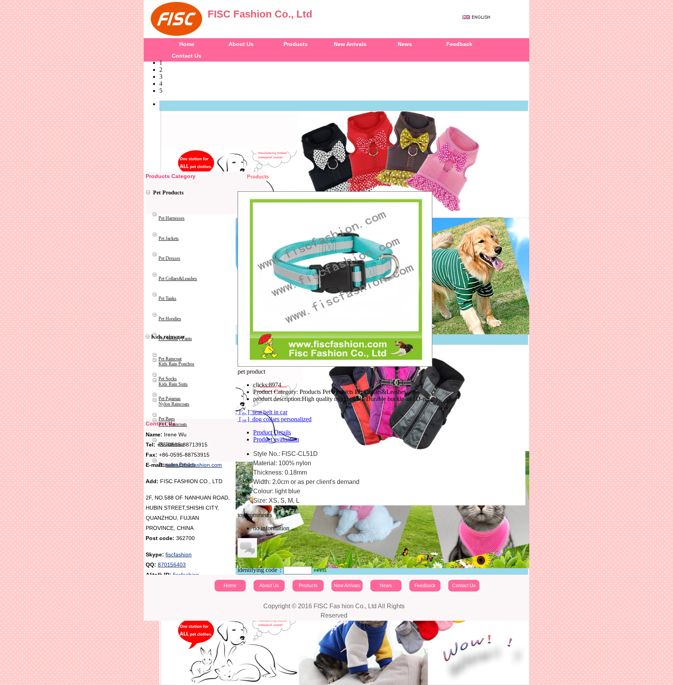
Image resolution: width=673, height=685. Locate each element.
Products (296, 44)
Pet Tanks (167, 298)
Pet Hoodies (170, 318)
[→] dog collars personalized (275, 419)
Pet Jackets (169, 238)
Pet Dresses (169, 258)
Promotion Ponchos (177, 464)
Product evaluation (276, 439)
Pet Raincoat (170, 359)
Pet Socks (168, 378)
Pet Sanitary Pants (175, 338)
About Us (241, 44)
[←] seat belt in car (262, 412)
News (405, 44)
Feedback (459, 44)
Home (186, 44)
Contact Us (464, 585)
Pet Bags (167, 419)
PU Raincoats (171, 444)
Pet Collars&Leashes (178, 278)
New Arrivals (350, 44)
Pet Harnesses (172, 218)
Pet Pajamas (170, 398)
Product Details (272, 432)
